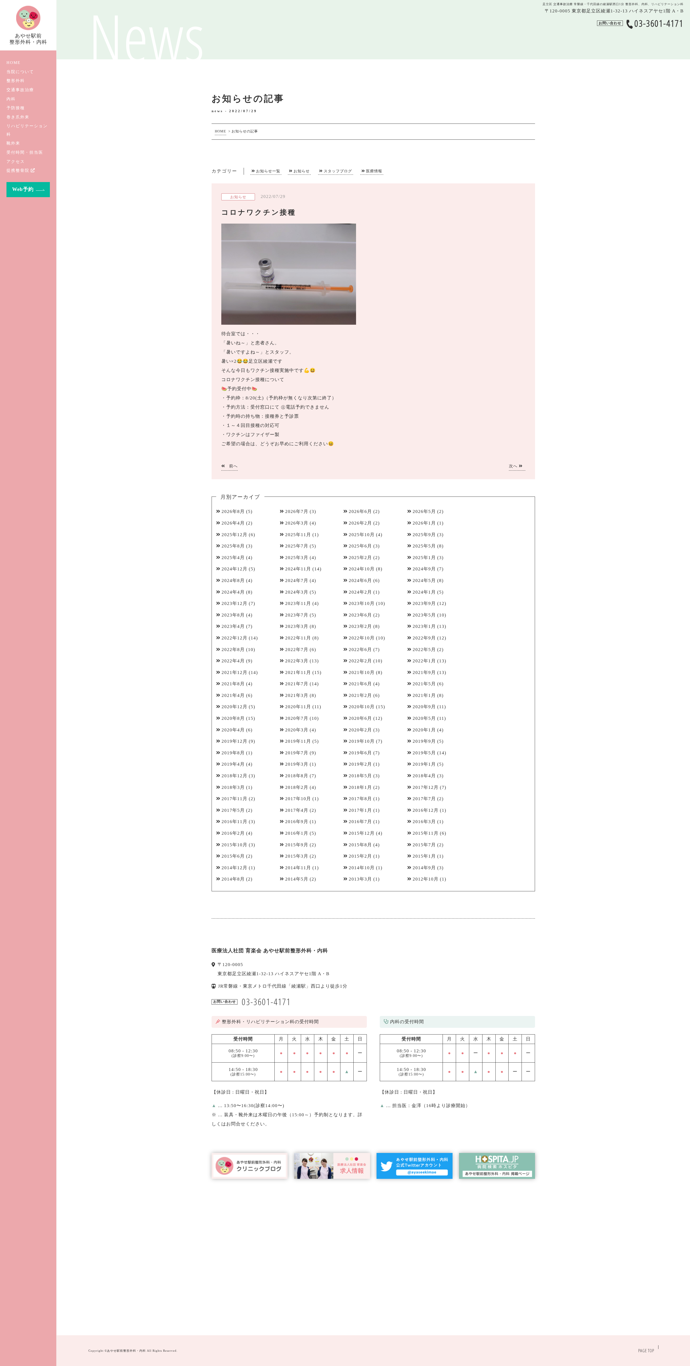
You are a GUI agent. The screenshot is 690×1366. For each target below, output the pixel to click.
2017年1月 (360, 810)
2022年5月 (424, 649)
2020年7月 (296, 718)
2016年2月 (233, 833)
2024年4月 (233, 592)
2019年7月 (296, 752)
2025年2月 (360, 557)
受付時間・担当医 (24, 152)
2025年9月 (424, 534)
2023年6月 (360, 615)
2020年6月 (360, 718)
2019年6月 (360, 752)
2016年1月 (296, 833)
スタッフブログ (338, 171)
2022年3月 (296, 660)
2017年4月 (296, 810)
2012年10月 (426, 879)
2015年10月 (234, 844)
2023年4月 (233, 626)
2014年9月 (424, 867)
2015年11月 (426, 833)
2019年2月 (360, 764)
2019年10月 (362, 741)
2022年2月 (360, 660)
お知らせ (302, 171)
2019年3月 (296, 764)
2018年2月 (296, 787)
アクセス (15, 161)
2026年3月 (296, 523)
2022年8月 (233, 649)
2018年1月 (360, 787)
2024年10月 (362, 568)
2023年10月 (362, 603)
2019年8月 (233, 752)
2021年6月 (360, 683)
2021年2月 (360, 695)
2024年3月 (296, 592)
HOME (13, 62)
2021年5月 (424, 683)
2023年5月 (424, 615)
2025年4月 (233, 557)
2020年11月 (298, 706)
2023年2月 (360, 626)
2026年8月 (233, 511)
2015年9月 (296, 844)
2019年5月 (424, 752)
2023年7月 (296, 615)
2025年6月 (360, 546)
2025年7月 (296, 546)
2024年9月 (424, 568)
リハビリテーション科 (27, 130)
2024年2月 (360, 592)
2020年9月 (424, 706)
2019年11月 (298, 741)
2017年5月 (233, 810)
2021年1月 (424, 695)
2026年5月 (424, 511)
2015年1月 (424, 856)
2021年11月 (298, 672)
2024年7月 (296, 580)
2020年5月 (424, 718)
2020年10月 (362, 706)
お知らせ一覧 (268, 171)
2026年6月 (360, 511)
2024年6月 (360, 580)
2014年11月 (298, 867)
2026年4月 (233, 523)
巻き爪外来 (17, 117)
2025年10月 (362, 534)
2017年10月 (298, 798)
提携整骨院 (17, 170)
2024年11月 (298, 568)
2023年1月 (424, 626)
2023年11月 (298, 603)
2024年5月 (424, 580)
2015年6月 (233, 856)
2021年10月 (362, 672)
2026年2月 (360, 523)
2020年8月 (233, 718)
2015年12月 (362, 833)
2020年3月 (296, 729)
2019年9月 (424, 741)
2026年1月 (424, 523)
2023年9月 (424, 603)
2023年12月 (234, 603)
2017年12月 (426, 787)
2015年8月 (360, 844)
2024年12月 (234, 568)
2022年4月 (233, 660)
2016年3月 (424, 821)
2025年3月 (296, 557)
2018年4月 (424, 775)
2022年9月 (424, 638)
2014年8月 (233, 879)
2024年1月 (424, 592)
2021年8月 (233, 683)
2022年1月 (424, 660)
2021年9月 (424, 672)
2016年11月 (234, 821)
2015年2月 (360, 856)
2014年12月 (234, 867)
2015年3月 (296, 856)
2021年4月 (233, 695)
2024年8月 (233, 580)
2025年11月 (298, 534)
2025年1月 (424, 557)
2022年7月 (296, 649)
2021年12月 (234, 672)
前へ (233, 466)
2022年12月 (234, 638)
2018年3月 (233, 787)
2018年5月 (360, 775)
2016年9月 (296, 821)
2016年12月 (426, 810)
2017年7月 (424, 798)
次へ (514, 466)
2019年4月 (233, 764)
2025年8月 (233, 546)
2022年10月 (362, 638)
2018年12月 (234, 775)
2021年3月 (296, 695)
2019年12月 (234, 741)
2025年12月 (234, 534)
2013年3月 (360, 879)
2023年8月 (233, 615)
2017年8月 (360, 798)
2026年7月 (296, 511)
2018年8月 (296, 775)
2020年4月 (233, 729)
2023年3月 (296, 626)
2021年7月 (296, 683)
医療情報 (374, 171)
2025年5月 (424, 546)
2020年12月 (234, 706)
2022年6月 (360, 649)
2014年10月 (362, 867)
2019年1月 (424, 764)
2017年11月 (234, 798)
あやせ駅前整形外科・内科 (126, 1350)
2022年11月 (298, 638)
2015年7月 (424, 844)
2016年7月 (360, 821)
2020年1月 (424, 729)
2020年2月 (360, 729)
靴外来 (13, 143)
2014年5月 (296, 879)
